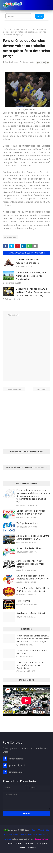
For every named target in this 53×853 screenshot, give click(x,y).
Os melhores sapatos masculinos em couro (31, 652)
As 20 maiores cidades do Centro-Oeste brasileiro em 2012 (33, 537)
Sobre (18, 843)
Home (9, 843)
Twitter (22, 848)
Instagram (42, 843)
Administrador (11, 62)
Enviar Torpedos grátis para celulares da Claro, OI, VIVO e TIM (32, 577)
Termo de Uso (23, 601)
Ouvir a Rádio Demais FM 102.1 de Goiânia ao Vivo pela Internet (32, 590)
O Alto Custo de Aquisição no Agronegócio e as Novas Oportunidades (31, 275)
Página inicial (9, 29)
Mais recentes (14, 389)
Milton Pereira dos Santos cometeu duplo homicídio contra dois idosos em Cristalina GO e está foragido (32, 639)
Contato (32, 848)
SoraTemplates (41, 839)
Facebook (29, 843)
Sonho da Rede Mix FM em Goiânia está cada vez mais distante (30, 564)
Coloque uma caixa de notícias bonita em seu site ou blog (31, 512)
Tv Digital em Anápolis (27, 523)
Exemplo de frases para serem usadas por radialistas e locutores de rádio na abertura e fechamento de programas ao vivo (33, 496)
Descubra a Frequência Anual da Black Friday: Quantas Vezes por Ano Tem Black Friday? (33, 292)
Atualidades (22, 29)
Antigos (41, 389)
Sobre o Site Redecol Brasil (29, 548)
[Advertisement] (26, 417)
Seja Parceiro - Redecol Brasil (30, 613)
